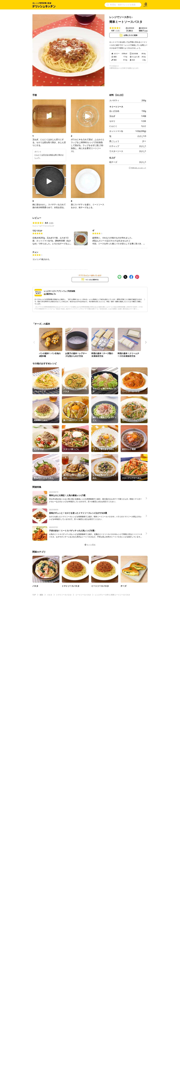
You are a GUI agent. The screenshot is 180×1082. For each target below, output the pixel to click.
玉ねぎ (112, 116)
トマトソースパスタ (64, 595)
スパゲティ (114, 100)
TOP (34, 595)
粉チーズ (113, 162)
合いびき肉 (114, 111)
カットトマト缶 (116, 131)
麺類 (41, 595)
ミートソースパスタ (83, 595)
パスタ (49, 595)
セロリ (112, 121)
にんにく (113, 126)
